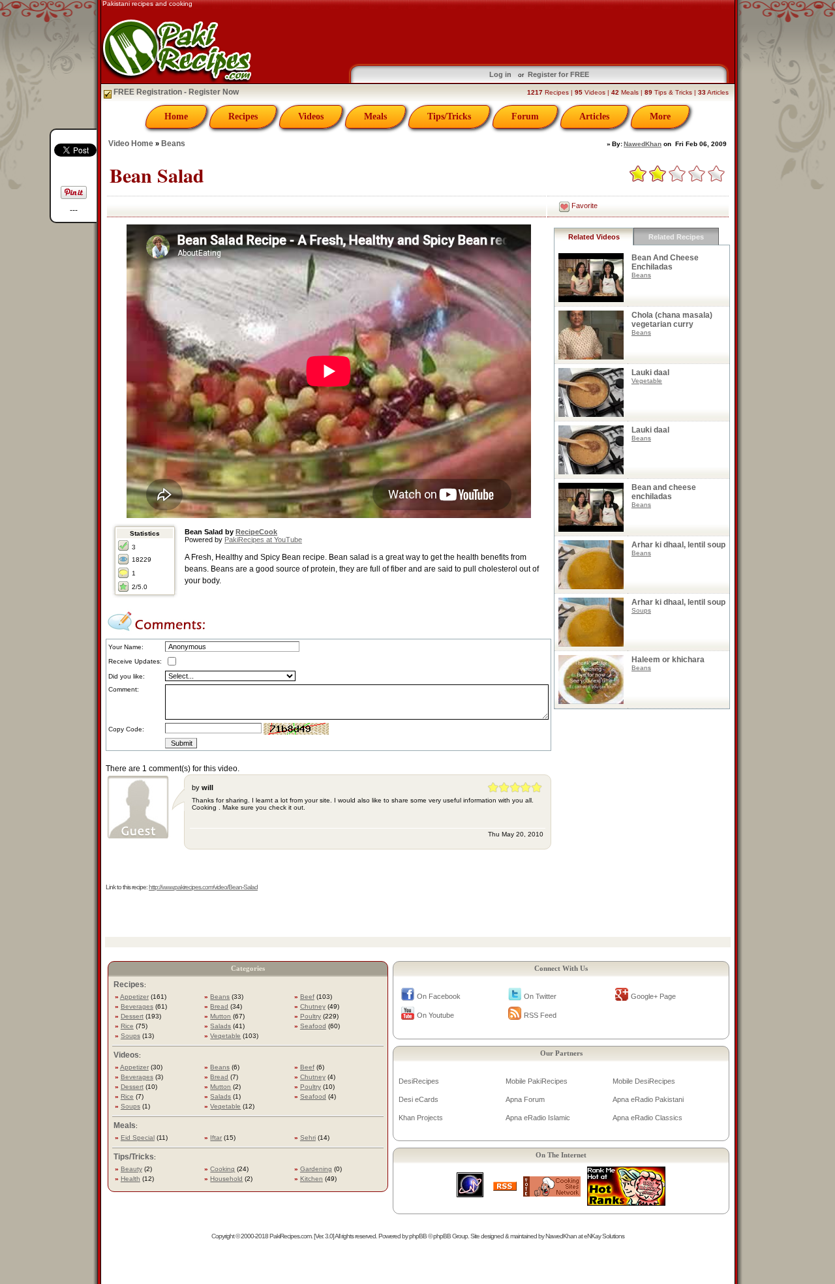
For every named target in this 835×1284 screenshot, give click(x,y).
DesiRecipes (419, 1081)
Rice (127, 1026)
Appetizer (134, 996)
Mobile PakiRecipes (537, 1081)
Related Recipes (676, 237)
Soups (641, 610)
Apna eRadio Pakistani (648, 1099)
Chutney (313, 1006)
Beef (307, 996)
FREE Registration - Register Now (175, 92)
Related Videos (594, 237)
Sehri (308, 1137)
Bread (219, 1006)
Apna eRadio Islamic (538, 1118)
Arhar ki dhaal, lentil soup (678, 544)
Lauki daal (650, 372)
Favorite (584, 205)
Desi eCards (418, 1099)
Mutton (220, 1016)
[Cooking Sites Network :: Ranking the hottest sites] (552, 1193)
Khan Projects (421, 1118)
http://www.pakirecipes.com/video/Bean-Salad (203, 887)
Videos (311, 116)
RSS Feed (540, 1015)
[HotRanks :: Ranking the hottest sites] (626, 1202)
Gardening (316, 1168)
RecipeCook (256, 532)
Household (226, 1178)
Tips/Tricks (449, 116)
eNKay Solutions (604, 1236)
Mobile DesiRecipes (644, 1081)
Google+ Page (653, 996)
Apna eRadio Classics (647, 1118)
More (660, 116)
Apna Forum (525, 1099)
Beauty (131, 1168)
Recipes (243, 116)
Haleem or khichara (668, 659)
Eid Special (138, 1137)
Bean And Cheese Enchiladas (665, 262)
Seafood (313, 1026)
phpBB (418, 1236)
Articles (594, 116)
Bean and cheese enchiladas (663, 492)
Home (176, 116)
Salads (220, 1026)
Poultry (310, 1016)
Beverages (137, 1006)
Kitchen (311, 1178)
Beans (173, 143)
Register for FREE (558, 74)
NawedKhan (642, 143)
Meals (375, 116)
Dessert (132, 1016)
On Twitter (540, 996)
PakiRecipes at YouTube (263, 539)
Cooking (222, 1168)
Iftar (216, 1137)
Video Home (130, 143)
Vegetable (646, 380)
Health (130, 1178)
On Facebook (439, 996)
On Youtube (435, 1015)
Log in (500, 74)
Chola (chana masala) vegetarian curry (671, 320)
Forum (525, 116)
